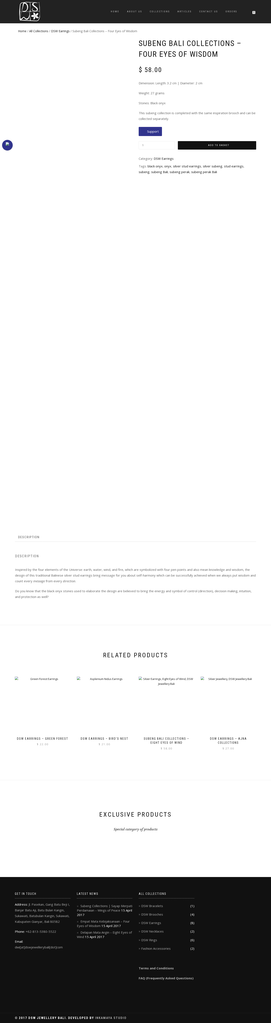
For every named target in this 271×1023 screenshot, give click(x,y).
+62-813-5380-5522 (41, 931)
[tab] (29, 537)
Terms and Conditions (156, 968)
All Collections (38, 31)
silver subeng (212, 166)
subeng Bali (159, 172)
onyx (167, 166)
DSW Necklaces (152, 931)
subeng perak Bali (204, 172)
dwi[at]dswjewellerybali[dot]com (39, 947)
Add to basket (218, 145)
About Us (134, 11)
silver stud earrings (187, 166)
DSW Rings (149, 940)
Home (115, 11)
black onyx (155, 166)
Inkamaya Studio (111, 1018)
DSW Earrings (60, 31)
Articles (184, 11)
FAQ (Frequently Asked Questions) (166, 978)
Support (153, 131)
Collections (160, 11)
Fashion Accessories (156, 948)
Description (29, 537)
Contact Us (208, 11)
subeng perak (179, 172)
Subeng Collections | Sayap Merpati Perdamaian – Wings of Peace (104, 908)
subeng (144, 172)
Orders (231, 11)
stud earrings (233, 166)
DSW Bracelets (152, 906)
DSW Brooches (152, 914)
